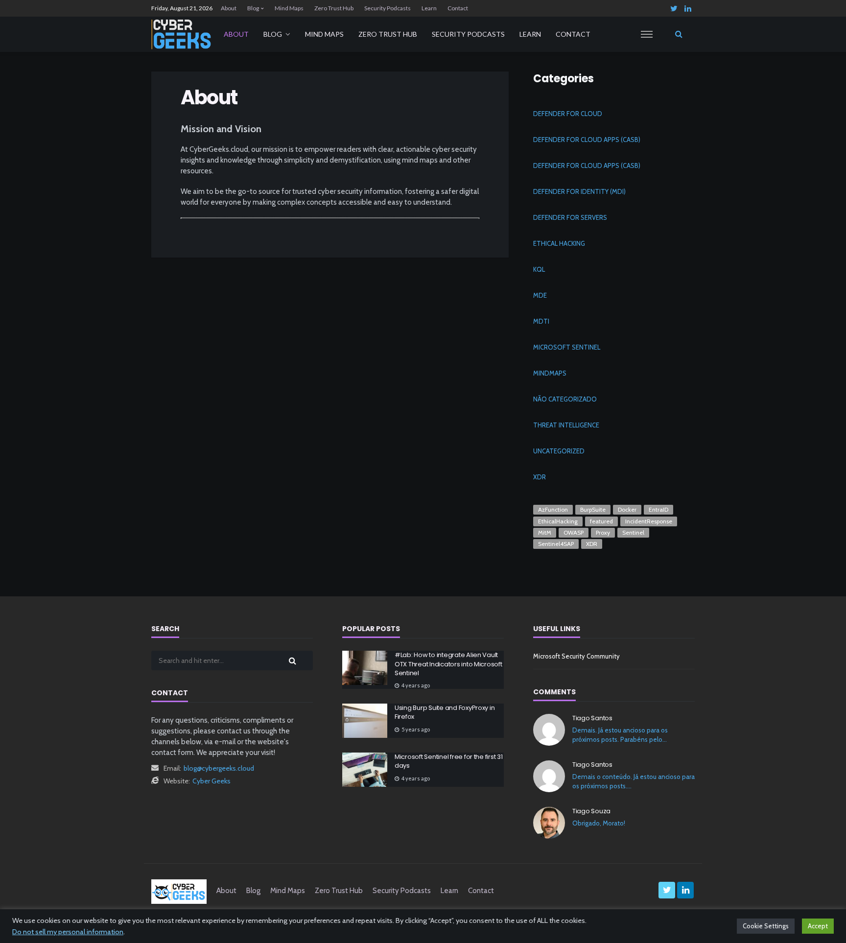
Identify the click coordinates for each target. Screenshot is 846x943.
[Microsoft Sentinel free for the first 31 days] (364, 770)
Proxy (603, 532)
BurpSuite (593, 509)
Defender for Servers (570, 217)
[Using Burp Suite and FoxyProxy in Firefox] (364, 721)
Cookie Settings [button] (766, 926)
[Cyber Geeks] (181, 34)
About (228, 8)
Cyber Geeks (211, 781)
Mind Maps (289, 8)
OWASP (574, 532)
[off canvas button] (647, 34)
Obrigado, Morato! (598, 823)
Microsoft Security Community (576, 656)
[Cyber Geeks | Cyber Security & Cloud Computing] (179, 890)
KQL (539, 269)
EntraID (658, 509)
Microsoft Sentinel (566, 347)
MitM (544, 532)
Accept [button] (818, 926)
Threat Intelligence (566, 425)
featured (601, 521)
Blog (253, 8)
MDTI (541, 321)
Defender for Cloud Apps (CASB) (586, 139)
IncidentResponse (648, 521)
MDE (540, 295)
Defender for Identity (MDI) (579, 191)
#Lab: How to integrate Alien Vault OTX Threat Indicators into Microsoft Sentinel (448, 664)
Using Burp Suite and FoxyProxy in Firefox (444, 712)
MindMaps (549, 373)
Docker (627, 509)
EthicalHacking (558, 521)
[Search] (678, 34)
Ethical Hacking (559, 243)
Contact (457, 8)
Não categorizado (565, 399)
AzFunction (553, 509)
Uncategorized (559, 451)
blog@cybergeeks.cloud (219, 768)
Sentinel (633, 532)
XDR (539, 477)
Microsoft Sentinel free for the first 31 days (449, 761)
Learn (429, 8)
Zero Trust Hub (333, 8)
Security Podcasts (387, 8)
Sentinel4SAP (556, 543)
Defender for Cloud (567, 114)
